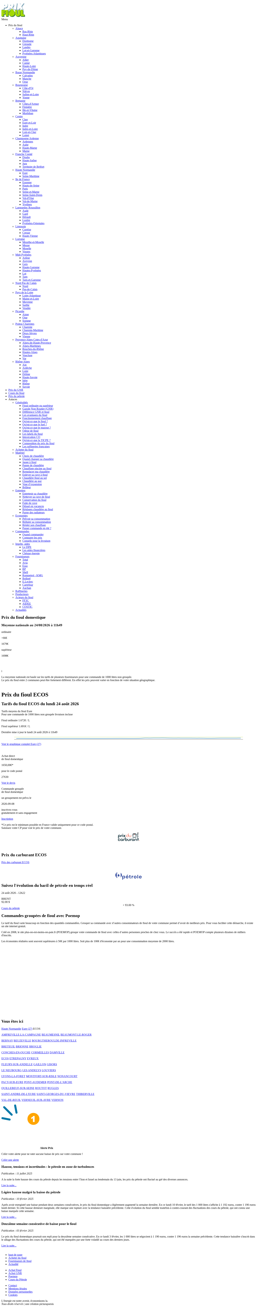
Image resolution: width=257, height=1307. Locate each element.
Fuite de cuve (29, 503)
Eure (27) (27, 1028)
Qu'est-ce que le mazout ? (36, 427)
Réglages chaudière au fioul (37, 509)
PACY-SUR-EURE (12, 1082)
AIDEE (26, 603)
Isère (25, 380)
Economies (21, 515)
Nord (25, 286)
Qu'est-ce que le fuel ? (34, 424)
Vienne (26, 336)
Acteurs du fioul (24, 597)
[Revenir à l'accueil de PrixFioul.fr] (13, 16)
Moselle (26, 248)
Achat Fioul (15, 1270)
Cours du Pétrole (17, 1279)
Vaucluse (27, 355)
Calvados (27, 75)
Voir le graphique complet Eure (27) (21, 744)
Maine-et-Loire (30, 298)
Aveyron (27, 261)
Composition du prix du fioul (38, 443)
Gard (25, 213)
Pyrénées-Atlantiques (34, 53)
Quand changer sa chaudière (38, 459)
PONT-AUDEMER (35, 1082)
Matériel (19, 452)
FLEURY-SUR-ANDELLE (17, 1064)
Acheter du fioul (24, 449)
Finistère (27, 106)
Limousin (20, 226)
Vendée (26, 308)
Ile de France (22, 179)
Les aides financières (33, 550)
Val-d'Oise (28, 198)
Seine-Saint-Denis (32, 195)
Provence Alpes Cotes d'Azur (31, 339)
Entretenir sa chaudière (35, 493)
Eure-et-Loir (29, 122)
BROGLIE (35, 1046)
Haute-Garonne (31, 267)
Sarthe (25, 305)
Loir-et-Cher (29, 132)
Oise (24, 317)
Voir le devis (8, 782)
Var (24, 358)
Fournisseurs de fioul (19, 1260)
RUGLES (53, 1088)
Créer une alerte (10, 1159)
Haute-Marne (29, 147)
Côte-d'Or (27, 88)
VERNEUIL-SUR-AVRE (36, 1099)
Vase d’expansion (32, 484)
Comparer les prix (32, 537)
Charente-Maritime (32, 330)
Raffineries (21, 591)
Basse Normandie (25, 72)
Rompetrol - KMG (32, 575)
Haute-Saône (29, 160)
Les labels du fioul (32, 433)
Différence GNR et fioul (35, 411)
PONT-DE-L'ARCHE (59, 1082)
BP (24, 569)
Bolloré (26, 578)
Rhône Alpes (22, 361)
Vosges (26, 251)
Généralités (21, 402)
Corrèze (26, 229)
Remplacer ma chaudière (36, 471)
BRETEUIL (8, 1046)
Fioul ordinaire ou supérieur (37, 405)
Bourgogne (21, 84)
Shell (25, 572)
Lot (24, 273)
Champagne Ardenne (27, 138)
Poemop (12, 1276)
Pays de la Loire (24, 292)
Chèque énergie (31, 553)
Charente (27, 327)
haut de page (15, 1254)
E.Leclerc (27, 581)
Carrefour (27, 584)
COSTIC (27, 606)
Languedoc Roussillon (27, 207)
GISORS (52, 1064)
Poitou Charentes (24, 323)
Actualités (20, 609)
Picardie (19, 311)
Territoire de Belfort (33, 166)
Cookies (12, 1294)
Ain (24, 364)
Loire (25, 371)
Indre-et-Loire (30, 128)
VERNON (57, 1099)
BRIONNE (22, 1046)
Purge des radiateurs (33, 512)
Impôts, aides (22, 543)
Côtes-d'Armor (30, 103)
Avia (25, 562)
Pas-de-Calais (29, 289)
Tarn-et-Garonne (31, 279)
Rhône (26, 383)
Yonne (26, 97)
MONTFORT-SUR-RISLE (41, 1076)
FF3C (25, 600)
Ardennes (27, 141)
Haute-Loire (29, 66)
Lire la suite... (8, 1185)
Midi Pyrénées (23, 254)
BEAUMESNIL (51, 1034)
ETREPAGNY (17, 1058)
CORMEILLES (40, 1052)
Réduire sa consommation (36, 521)
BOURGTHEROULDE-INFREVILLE (54, 1040)
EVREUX (33, 1058)
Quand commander (33, 534)
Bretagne (20, 100)
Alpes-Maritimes (31, 345)
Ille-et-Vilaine (29, 110)
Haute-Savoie (29, 377)
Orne (25, 81)
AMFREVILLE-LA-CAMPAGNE (21, 1034)
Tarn (24, 276)
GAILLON (39, 1064)
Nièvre (26, 91)
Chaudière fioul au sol (34, 477)
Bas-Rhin (27, 31)
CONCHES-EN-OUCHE (15, 1052)
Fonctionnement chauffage (37, 418)
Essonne (27, 182)
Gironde (26, 44)
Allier (25, 59)
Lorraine (20, 239)
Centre (19, 116)
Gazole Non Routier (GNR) (37, 408)
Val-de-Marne (30, 201)
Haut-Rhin (28, 34)
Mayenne (27, 301)
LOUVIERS (49, 1070)
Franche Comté (23, 154)
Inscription (7, 818)
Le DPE (26, 547)
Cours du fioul (16, 393)
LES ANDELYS (31, 1070)
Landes (26, 47)
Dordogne (28, 40)
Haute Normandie (25, 169)
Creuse (26, 232)
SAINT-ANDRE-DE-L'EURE (18, 1094)
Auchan (26, 587)
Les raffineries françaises (36, 446)
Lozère (26, 220)
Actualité (13, 1264)
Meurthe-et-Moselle (33, 242)
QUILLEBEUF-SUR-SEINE (17, 1088)
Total (25, 559)
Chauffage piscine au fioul (36, 468)
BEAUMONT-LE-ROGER (76, 1034)
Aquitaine (20, 37)
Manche (26, 78)
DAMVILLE (57, 1052)
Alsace (19, 28)
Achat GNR (15, 1273)
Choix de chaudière (33, 455)
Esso (25, 565)
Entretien (20, 490)
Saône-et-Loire (30, 94)
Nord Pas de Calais (26, 283)
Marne (26, 150)
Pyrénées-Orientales (33, 223)
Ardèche (27, 367)
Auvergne (20, 56)
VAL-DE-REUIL (11, 1099)
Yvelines (27, 204)
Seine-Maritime (30, 176)
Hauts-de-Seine (30, 185)
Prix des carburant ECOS (15, 862)
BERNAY (7, 1040)
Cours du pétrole (10, 908)
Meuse (26, 245)
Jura (24, 163)
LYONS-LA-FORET (13, 1076)
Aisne (25, 314)
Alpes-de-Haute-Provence (36, 342)
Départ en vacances (33, 506)
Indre (25, 125)
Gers (25, 264)
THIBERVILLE (85, 1094)
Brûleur (26, 487)
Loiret (25, 135)
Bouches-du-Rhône (33, 349)
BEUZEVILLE (22, 1040)
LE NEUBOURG (11, 1070)
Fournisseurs (22, 556)
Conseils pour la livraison (36, 540)
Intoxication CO (31, 437)
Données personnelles (20, 1291)
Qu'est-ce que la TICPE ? (36, 440)
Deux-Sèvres (29, 333)
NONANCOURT (67, 1076)
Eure (25, 172)
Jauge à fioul (29, 462)
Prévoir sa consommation (36, 518)
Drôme (26, 374)
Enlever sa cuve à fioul (35, 474)
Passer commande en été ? (36, 528)
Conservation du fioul (34, 499)
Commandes (22, 531)
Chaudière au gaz (32, 481)
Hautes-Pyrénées (31, 270)
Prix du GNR (15, 389)
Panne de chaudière (33, 465)
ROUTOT (41, 1088)
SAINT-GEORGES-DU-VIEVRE (56, 1094)
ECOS (5, 1058)
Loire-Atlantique (31, 295)
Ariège (26, 257)
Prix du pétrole (16, 396)
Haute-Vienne (30, 235)
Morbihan (27, 113)
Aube (25, 144)
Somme (26, 320)
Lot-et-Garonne (31, 50)
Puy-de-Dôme (30, 69)
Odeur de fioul (30, 430)
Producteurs (21, 594)
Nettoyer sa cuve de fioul (36, 496)
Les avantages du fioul (34, 415)
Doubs (26, 157)
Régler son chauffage (34, 525)
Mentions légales (17, 1288)
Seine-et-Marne (30, 191)
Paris (25, 188)
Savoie (26, 386)
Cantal (26, 62)
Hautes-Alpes (29, 352)
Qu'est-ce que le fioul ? (35, 421)
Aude (25, 210)
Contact (12, 1285)
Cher (25, 119)
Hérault (26, 217)
